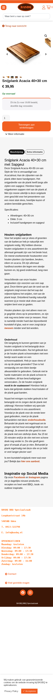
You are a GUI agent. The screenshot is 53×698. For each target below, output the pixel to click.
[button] (3, 7)
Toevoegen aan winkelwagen (26, 126)
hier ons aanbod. (30, 461)
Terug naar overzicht (15, 26)
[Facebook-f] (23, 593)
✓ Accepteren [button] (29, 691)
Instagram (34, 477)
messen (8, 328)
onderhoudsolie (36, 420)
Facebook (19, 477)
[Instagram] (30, 593)
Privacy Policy (11, 691)
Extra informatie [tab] (35, 152)
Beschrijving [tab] (16, 152)
